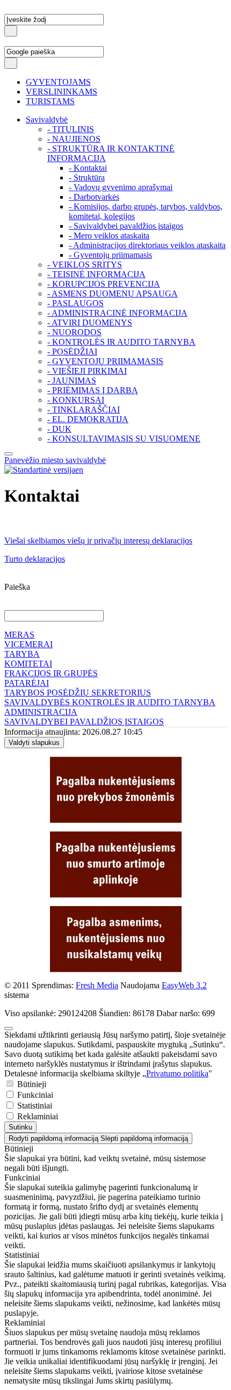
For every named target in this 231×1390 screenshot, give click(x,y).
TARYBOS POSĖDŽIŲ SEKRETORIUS (77, 692)
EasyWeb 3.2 (184, 985)
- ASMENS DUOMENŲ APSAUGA (112, 293)
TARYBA (22, 653)
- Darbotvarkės (94, 196)
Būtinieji (30, 1084)
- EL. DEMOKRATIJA (87, 419)
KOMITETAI (28, 663)
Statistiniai (33, 1105)
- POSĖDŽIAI (72, 351)
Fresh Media (97, 985)
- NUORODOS (74, 332)
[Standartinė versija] (39, 469)
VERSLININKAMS (61, 91)
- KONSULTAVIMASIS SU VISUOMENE (123, 438)
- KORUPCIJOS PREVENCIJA (103, 283)
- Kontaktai (88, 167)
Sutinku (20, 1127)
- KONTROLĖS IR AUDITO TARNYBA (121, 341)
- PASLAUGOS (75, 303)
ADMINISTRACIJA (40, 711)
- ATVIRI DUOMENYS (89, 322)
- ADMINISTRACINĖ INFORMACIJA (117, 312)
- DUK (59, 428)
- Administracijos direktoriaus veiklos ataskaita (147, 245)
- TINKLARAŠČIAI (83, 409)
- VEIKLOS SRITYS (84, 264)
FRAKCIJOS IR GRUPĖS (51, 673)
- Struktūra (87, 177)
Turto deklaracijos (34, 558)
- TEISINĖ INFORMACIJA (96, 274)
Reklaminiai (36, 1116)
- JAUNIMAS (71, 380)
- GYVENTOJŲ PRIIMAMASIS (105, 361)
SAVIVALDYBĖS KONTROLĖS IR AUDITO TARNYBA (109, 702)
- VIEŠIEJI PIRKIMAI (87, 370)
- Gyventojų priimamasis (110, 254)
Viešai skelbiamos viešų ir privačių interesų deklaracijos (98, 540)
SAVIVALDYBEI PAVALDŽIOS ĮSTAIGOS (84, 721)
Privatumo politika (177, 1073)
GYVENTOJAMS (58, 81)
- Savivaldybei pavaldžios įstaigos (126, 225)
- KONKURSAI (75, 399)
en (79, 469)
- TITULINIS (70, 129)
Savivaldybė (47, 119)
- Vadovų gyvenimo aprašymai (120, 187)
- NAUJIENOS (73, 138)
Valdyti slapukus (34, 743)
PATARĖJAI (26, 682)
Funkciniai (34, 1094)
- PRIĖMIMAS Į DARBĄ (92, 390)
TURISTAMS (50, 101)
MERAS (19, 634)
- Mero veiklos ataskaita (109, 235)
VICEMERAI (28, 644)
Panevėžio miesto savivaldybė (55, 460)
